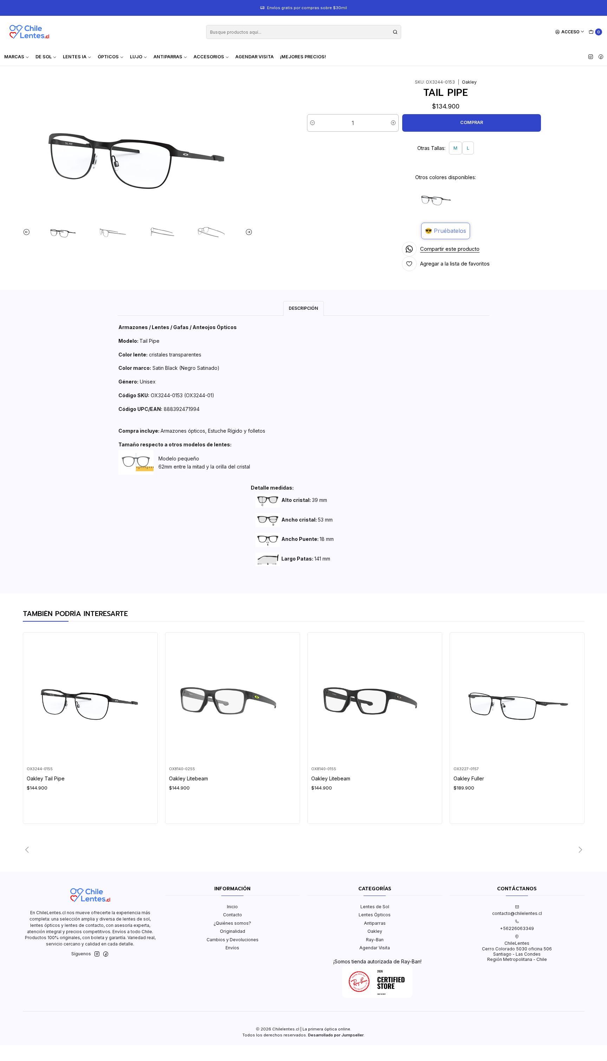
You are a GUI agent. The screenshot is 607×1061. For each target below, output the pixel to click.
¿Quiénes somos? (232, 923)
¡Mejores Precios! (303, 56)
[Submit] (395, 32)
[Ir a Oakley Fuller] (516, 699)
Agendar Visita (254, 56)
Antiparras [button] (168, 56)
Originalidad (232, 931)
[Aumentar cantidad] (393, 122)
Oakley (374, 931)
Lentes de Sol (374, 906)
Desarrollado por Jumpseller (336, 1035)
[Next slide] (247, 232)
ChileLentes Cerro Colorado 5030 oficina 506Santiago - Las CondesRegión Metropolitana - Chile (517, 951)
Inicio (232, 906)
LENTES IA (74, 56)
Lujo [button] (136, 56)
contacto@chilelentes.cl (517, 913)
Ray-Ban (375, 939)
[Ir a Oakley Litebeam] (232, 699)
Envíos (232, 947)
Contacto (232, 914)
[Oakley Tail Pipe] (436, 199)
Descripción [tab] (303, 308)
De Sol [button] (43, 56)
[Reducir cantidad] (312, 122)
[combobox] (303, 32)
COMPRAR (471, 122)
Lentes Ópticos (375, 914)
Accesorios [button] (209, 56)
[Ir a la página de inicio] (29, 32)
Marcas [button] (14, 56)
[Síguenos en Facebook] (600, 57)
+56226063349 (517, 928)
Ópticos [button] (108, 56)
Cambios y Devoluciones (233, 939)
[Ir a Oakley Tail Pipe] (90, 699)
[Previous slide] (28, 232)
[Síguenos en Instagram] (590, 57)
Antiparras (375, 923)
